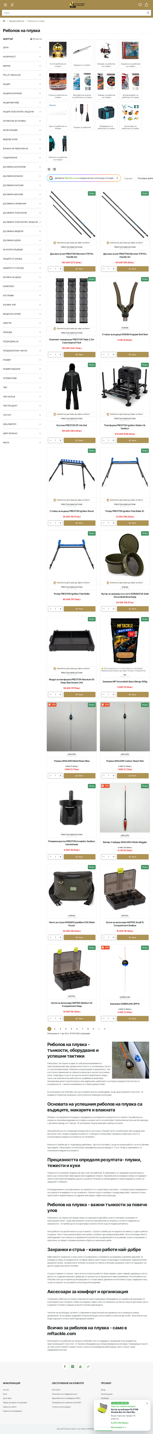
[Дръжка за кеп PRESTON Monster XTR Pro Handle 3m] (125, 215)
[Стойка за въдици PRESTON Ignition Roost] (72, 472)
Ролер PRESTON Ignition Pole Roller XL (124, 511)
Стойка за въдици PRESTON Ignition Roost (72, 511)
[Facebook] (65, 1366)
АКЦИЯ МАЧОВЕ (11, 102)
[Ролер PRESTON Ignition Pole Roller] (72, 555)
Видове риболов (16, 21)
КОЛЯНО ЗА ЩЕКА (12, 277)
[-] (50, 269)
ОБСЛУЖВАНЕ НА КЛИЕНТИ (68, 1383)
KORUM (125, 328)
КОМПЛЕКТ (8, 286)
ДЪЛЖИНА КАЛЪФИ (13, 185)
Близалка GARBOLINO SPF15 (125, 1003)
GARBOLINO (125, 997)
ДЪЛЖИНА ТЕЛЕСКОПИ (15, 213)
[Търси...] (148, 13)
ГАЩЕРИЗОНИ (10, 157)
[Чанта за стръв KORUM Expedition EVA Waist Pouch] (72, 889)
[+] (60, 269)
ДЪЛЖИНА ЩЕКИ (12, 240)
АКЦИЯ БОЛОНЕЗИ (12, 93)
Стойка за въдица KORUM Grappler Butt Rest (125, 334)
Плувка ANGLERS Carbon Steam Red (125, 761)
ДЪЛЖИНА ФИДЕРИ (13, 231)
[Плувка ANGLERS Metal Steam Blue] (72, 726)
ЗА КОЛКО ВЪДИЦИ (13, 249)
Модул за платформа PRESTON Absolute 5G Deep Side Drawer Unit (71, 681)
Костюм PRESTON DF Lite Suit (71, 425)
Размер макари (11, 369)
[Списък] (54, 169)
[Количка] (146, 5)
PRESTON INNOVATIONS (71, 247)
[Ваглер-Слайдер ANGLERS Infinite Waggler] (125, 808)
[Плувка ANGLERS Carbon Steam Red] (125, 726)
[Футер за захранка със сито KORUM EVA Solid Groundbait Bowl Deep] (125, 555)
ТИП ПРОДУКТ (10, 406)
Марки (6, 66)
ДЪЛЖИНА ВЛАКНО (13, 176)
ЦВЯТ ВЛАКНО (10, 433)
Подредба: (128, 178)
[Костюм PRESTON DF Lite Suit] (72, 386)
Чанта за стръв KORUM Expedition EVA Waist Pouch (72, 924)
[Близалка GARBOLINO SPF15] (125, 969)
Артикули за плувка (14, 121)
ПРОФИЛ (106, 1383)
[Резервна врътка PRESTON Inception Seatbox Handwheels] (72, 808)
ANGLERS (72, 754)
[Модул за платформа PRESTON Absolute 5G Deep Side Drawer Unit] (72, 641)
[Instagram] (72, 1366)
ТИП (5, 387)
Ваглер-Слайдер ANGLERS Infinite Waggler (125, 842)
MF (125, 675)
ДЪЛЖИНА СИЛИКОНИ (14, 203)
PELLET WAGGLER (12, 75)
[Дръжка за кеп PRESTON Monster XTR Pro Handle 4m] (72, 215)
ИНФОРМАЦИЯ (11, 1383)
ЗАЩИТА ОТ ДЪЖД (12, 259)
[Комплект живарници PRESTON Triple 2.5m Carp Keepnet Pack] (72, 301)
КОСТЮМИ (8, 295)
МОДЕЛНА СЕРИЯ (12, 314)
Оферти (7, 323)
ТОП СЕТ (7, 415)
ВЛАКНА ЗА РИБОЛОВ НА (15, 148)
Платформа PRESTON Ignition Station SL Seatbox (125, 427)
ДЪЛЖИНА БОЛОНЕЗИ (14, 167)
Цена (6, 47)
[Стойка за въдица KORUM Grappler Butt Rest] (125, 301)
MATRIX (124, 916)
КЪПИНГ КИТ (9, 305)
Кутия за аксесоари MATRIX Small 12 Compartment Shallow (125, 924)
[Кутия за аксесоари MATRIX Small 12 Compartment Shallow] (125, 889)
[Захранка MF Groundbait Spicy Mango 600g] (125, 641)
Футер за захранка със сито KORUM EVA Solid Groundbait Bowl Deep (125, 595)
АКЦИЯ (6, 84)
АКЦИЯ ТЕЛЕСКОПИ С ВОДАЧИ (18, 112)
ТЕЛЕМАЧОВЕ (10, 378)
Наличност (9, 56)
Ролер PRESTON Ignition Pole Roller (72, 593)
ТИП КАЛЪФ (9, 396)
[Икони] (49, 169)
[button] (79, 269)
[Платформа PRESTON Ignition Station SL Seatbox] (125, 386)
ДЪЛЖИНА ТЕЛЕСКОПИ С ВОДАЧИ (20, 222)
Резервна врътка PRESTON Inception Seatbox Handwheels (71, 843)
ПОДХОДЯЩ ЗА (11, 341)
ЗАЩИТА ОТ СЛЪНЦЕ (13, 268)
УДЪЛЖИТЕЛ (9, 424)
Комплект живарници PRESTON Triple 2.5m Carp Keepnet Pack (71, 341)
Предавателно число (15, 351)
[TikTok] (88, 1366)
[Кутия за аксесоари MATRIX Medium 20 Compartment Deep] (72, 969)
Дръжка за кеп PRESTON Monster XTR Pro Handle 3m (125, 255)
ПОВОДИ (7, 332)
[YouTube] (80, 1366)
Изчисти (37, 39)
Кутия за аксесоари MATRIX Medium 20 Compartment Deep (71, 1004)
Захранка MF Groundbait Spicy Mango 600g (124, 681)
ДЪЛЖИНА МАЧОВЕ (13, 194)
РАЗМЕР (7, 360)
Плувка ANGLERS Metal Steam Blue (72, 761)
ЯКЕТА (6, 442)
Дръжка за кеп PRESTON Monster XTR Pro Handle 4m (71, 255)
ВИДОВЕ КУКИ (10, 139)
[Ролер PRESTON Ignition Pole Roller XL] (125, 472)
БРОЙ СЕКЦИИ (10, 130)
